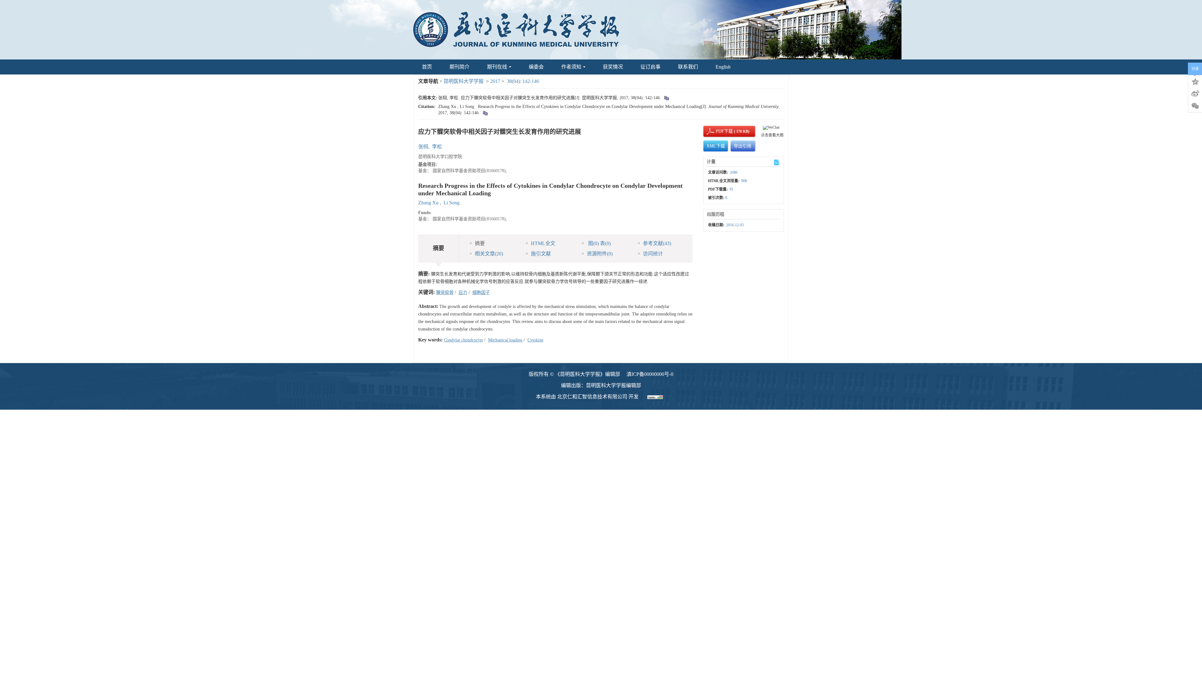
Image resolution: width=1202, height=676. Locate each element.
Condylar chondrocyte (463, 340)
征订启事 (650, 66)
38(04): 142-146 (523, 81)
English (723, 66)
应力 (463, 292)
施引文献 (541, 253)
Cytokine (535, 340)
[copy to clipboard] (485, 112)
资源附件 (600, 253)
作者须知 (571, 66)
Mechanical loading (505, 340)
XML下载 (715, 146)
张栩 (423, 146)
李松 (437, 146)
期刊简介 (459, 66)
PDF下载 (719, 131)
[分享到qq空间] (1195, 81)
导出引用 (742, 146)
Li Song (452, 202)
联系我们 (688, 66)
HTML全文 (543, 243)
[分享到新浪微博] (1195, 94)
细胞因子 (481, 292)
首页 (427, 66)
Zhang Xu (429, 202)
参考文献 (657, 243)
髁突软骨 (445, 292)
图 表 (599, 243)
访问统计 (653, 253)
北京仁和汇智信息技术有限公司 (592, 396)
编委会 (536, 66)
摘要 (480, 243)
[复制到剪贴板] (666, 97)
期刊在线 (497, 66)
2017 (495, 81)
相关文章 (489, 253)
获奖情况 (613, 66)
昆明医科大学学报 (464, 81)
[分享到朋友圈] (1195, 106)
